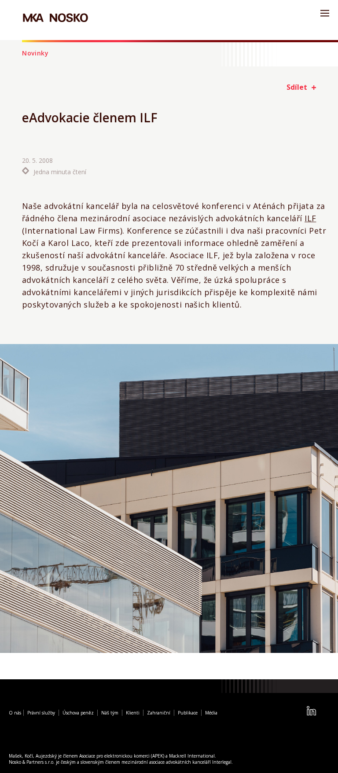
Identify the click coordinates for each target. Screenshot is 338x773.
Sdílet (297, 87)
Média (211, 713)
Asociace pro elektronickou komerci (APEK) (121, 756)
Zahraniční (158, 713)
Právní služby (41, 713)
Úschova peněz (78, 713)
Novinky (35, 53)
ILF (310, 218)
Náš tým (109, 713)
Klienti (133, 713)
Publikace (188, 713)
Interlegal (221, 762)
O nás (15, 713)
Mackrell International (192, 756)
